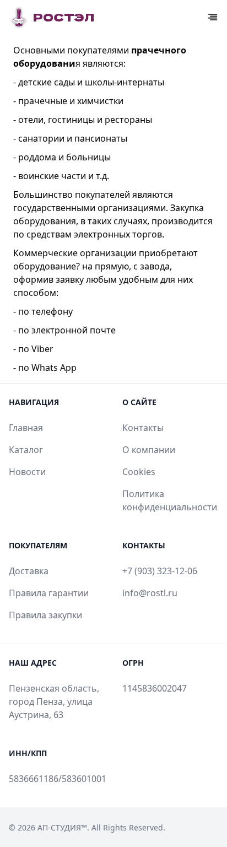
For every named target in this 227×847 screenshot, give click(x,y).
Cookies (138, 472)
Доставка (28, 571)
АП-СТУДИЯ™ (62, 827)
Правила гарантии (49, 593)
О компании (148, 450)
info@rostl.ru (149, 593)
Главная (26, 428)
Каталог (26, 450)
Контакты (143, 428)
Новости (27, 472)
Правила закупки (45, 615)
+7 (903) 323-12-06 (159, 571)
